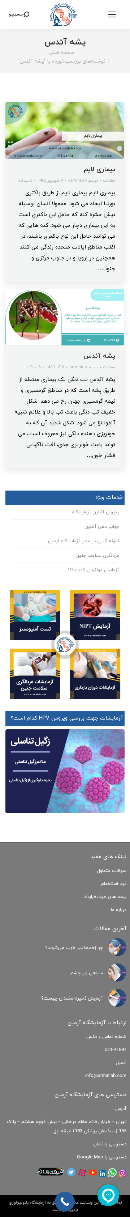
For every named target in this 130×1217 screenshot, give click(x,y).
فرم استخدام (113, 884)
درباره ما (118, 910)
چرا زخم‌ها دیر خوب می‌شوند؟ (74, 948)
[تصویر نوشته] (117, 947)
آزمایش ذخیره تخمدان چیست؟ (72, 998)
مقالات (109, 180)
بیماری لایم (99, 169)
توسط (83, 180)
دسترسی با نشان (109, 1144)
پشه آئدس (99, 356)
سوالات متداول (111, 871)
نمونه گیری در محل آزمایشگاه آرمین (83, 541)
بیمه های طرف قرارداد (105, 897)
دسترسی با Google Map (101, 1157)
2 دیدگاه (25, 180)
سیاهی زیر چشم (86, 973)
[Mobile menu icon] (112, 14)
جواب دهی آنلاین (101, 526)
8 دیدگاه (33, 367)
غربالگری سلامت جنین (97, 555)
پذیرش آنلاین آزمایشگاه (95, 512)
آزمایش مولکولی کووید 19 (93, 570)
